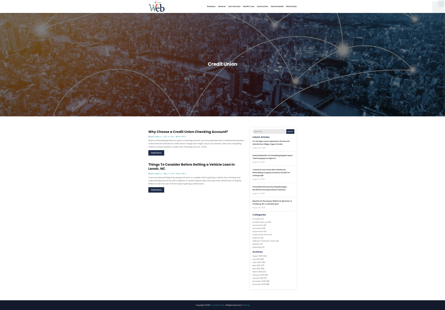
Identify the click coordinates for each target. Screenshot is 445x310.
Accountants (258, 225)
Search (290, 131)
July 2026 (256, 259)
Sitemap (246, 305)
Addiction (256, 238)
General (222, 6)
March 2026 (257, 272)
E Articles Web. (218, 305)
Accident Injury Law (260, 222)
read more (156, 153)
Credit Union (181, 137)
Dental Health (277, 6)
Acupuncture (258, 231)
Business (211, 6)
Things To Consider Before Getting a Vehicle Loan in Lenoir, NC (191, 166)
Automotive (262, 6)
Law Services (234, 6)
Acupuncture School (261, 234)
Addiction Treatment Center (264, 241)
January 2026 (258, 278)
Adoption (256, 244)
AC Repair (256, 219)
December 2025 (259, 281)
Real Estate (291, 6)
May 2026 (256, 265)
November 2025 (259, 284)
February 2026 (258, 275)
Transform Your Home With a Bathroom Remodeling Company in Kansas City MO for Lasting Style (271, 173)
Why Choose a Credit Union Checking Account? (188, 132)
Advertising (257, 247)
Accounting (257, 228)
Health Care (248, 6)
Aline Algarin (156, 137)
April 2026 (256, 268)
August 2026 (258, 256)
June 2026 (257, 262)
